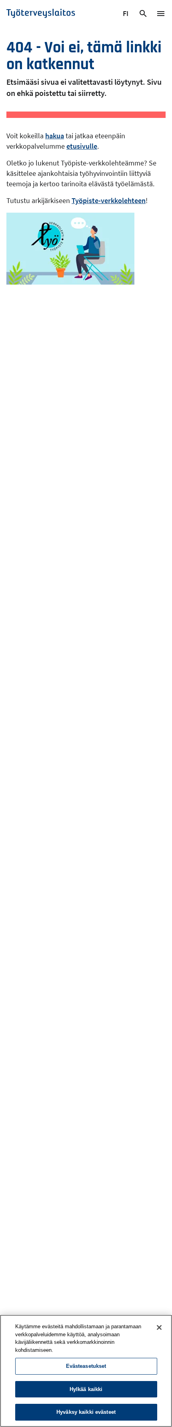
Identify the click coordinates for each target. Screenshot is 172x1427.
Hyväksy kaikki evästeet (86, 1412)
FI (126, 15)
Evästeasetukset (86, 1366)
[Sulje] (159, 1327)
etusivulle (81, 146)
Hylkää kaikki (86, 1389)
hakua (54, 135)
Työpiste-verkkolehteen (109, 200)
